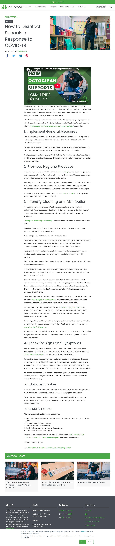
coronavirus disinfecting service (35, 327)
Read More (10, 529)
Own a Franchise (40, 7)
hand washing (63, 172)
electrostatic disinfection (45, 448)
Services (28, 7)
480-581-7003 (66, 518)
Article (9, 21)
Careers (87, 510)
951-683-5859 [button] (101, 6)
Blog (86, 514)
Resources (53, 7)
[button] (111, 6)
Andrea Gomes (22, 51)
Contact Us (81, 7)
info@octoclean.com (66, 510)
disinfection (32, 448)
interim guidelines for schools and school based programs (52, 126)
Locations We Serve (67, 7)
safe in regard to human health (43, 300)
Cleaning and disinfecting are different (38, 221)
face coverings (68, 193)
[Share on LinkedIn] (20, 56)
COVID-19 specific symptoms (34, 354)
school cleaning (59, 448)
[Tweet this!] (14, 56)
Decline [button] (90, 542)
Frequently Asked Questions (94, 518)
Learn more (83, 531)
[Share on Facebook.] (7, 56)
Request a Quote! (57, 2)
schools (68, 448)
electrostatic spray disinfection (70, 307)
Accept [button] (82, 542)
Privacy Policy (90, 525)
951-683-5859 (67, 514)
